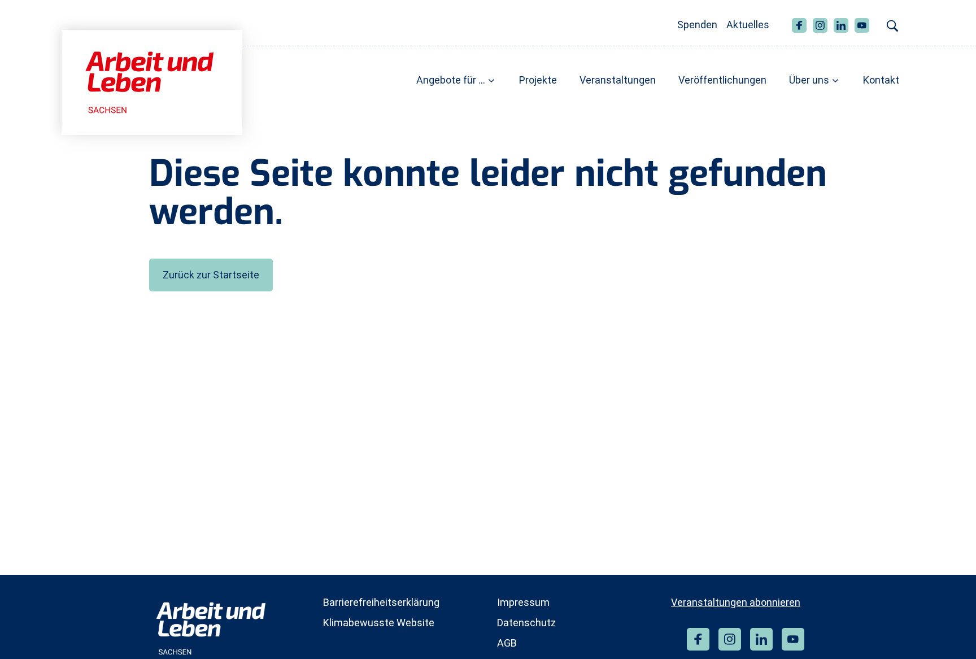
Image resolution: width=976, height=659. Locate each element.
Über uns (809, 80)
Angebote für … (450, 80)
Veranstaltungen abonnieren (735, 602)
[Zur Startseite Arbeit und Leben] (152, 82)
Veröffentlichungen (722, 80)
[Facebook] (698, 639)
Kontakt (881, 80)
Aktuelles (747, 24)
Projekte (538, 80)
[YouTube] (793, 639)
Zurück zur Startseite (211, 275)
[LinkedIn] (761, 639)
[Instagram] (729, 639)
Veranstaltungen (618, 80)
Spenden (697, 24)
